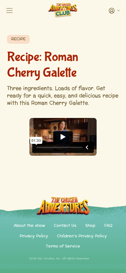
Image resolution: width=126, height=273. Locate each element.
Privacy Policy (34, 236)
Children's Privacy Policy (82, 236)
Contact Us (65, 226)
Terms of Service (63, 247)
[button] (113, 10)
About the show (29, 226)
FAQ (108, 226)
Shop (90, 226)
